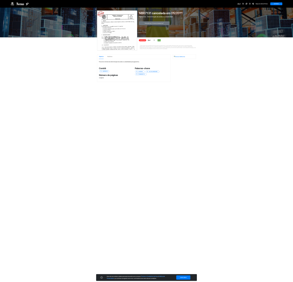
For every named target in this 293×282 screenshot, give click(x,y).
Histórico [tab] (109, 56)
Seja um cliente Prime (262, 3)
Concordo (183, 277)
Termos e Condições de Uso (149, 276)
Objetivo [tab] (101, 56)
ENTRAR (276, 3)
